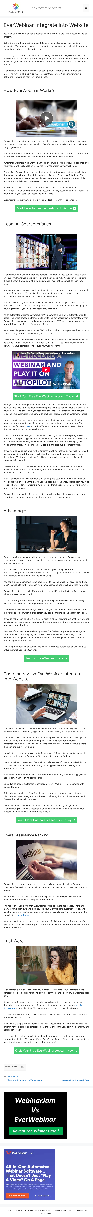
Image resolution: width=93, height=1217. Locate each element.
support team (23, 915)
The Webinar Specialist (45, 8)
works (27, 426)
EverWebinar (13, 1076)
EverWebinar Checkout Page (75, 1080)
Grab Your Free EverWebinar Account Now (44, 1050)
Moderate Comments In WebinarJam (24, 1080)
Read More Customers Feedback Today (44, 820)
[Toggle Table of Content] (21, 1067)
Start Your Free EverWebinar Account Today (44, 396)
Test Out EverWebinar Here (44, 658)
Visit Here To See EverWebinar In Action (44, 208)
